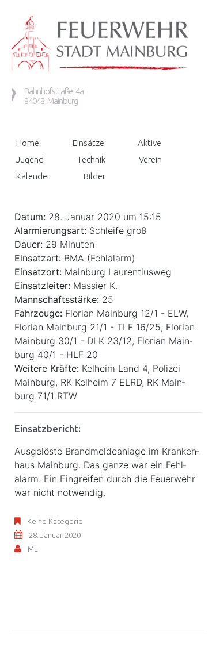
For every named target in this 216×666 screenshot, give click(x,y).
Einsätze (88, 143)
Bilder (94, 176)
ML (32, 549)
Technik (91, 159)
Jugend (30, 159)
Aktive (149, 143)
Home (27, 143)
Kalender (33, 176)
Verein (150, 159)
